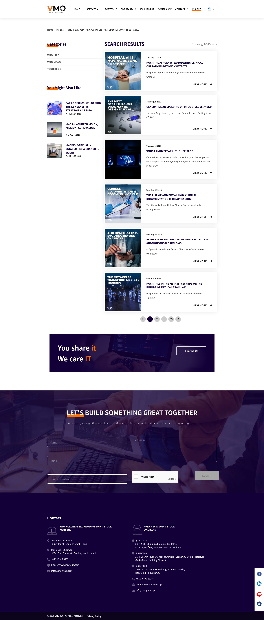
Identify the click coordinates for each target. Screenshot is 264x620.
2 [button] (157, 319)
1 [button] (150, 319)
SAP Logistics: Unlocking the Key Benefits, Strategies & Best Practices (83, 106)
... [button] (164, 319)
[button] (143, 319)
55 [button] (171, 319)
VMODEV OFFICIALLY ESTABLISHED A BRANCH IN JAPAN (82, 148)
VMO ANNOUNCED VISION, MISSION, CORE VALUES (82, 126)
